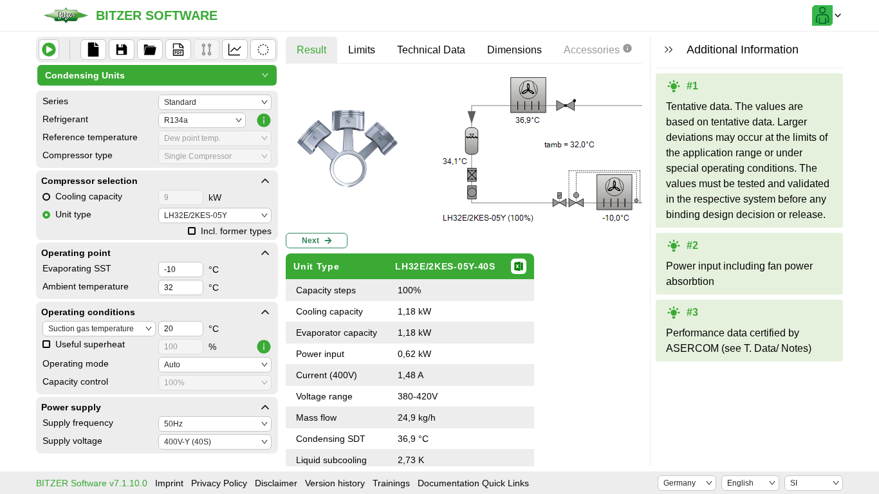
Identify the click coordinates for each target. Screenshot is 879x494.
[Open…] (150, 49)
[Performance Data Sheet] (263, 49)
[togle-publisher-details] (265, 180)
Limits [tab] (361, 49)
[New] (93, 49)
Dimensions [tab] (514, 49)
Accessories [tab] (592, 49)
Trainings (391, 483)
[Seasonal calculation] (235, 49)
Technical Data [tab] (431, 49)
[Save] (121, 49)
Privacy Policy (219, 483)
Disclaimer (276, 483)
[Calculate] (49, 49)
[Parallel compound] (206, 49)
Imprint (169, 483)
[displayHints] (668, 49)
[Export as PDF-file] (178, 49)
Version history (335, 483)
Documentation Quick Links (473, 483)
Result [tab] (311, 49)
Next (310, 240)
